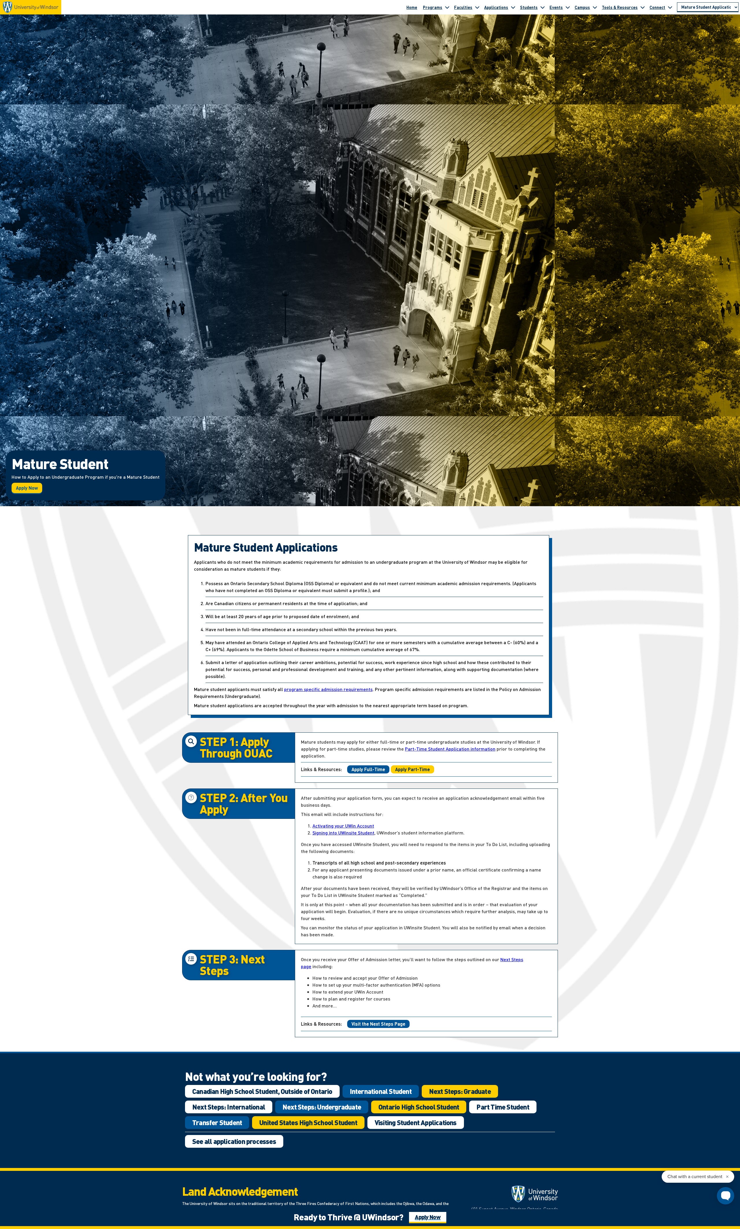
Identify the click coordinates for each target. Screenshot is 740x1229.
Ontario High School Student (418, 1106)
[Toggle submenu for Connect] (670, 7)
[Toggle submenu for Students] (542, 7)
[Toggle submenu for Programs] (447, 7)
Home (411, 7)
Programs (432, 7)
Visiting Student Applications (416, 1122)
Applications (496, 7)
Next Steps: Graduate (460, 1091)
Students (529, 7)
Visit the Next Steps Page (378, 1024)
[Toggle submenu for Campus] (594, 7)
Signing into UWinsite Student (343, 833)
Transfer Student (217, 1122)
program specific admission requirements (328, 689)
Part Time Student (502, 1106)
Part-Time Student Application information (450, 749)
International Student (381, 1091)
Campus (582, 7)
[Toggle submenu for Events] (567, 7)
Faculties (463, 7)
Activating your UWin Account (343, 826)
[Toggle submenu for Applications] (513, 7)
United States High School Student (308, 1122)
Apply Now (27, 488)
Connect (657, 7)
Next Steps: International (228, 1106)
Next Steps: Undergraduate (321, 1106)
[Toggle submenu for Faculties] (477, 7)
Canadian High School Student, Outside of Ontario (262, 1091)
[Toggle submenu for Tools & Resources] (642, 7)
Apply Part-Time (412, 769)
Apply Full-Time (368, 769)
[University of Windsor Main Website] (511, 1194)
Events (556, 7)
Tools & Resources (620, 7)
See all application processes (234, 1141)
